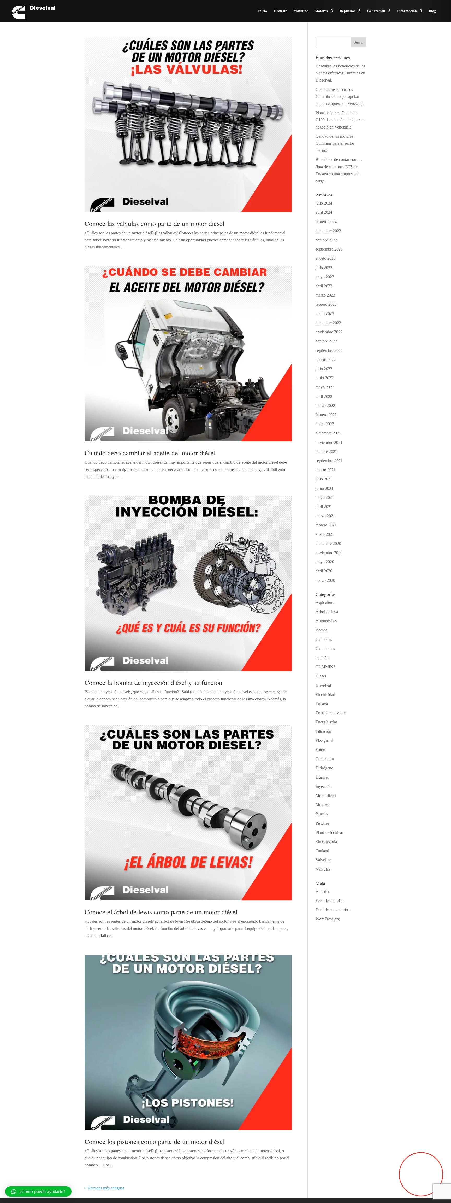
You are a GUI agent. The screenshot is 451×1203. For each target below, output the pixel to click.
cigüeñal (322, 657)
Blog (432, 11)
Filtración (323, 731)
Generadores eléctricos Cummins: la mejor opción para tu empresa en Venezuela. (340, 96)
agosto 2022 (326, 359)
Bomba (322, 630)
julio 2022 (324, 369)
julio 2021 (324, 479)
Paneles (322, 814)
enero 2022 (325, 424)
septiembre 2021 (329, 460)
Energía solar (326, 722)
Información (407, 11)
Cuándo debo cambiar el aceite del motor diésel (150, 452)
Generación (376, 11)
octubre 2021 (326, 451)
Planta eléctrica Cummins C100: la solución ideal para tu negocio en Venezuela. (341, 120)
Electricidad (325, 694)
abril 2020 (324, 571)
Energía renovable (331, 713)
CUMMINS (326, 667)
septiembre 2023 (329, 249)
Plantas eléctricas (329, 832)
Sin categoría (326, 841)
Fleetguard (324, 740)
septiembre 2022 (329, 350)
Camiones (324, 639)
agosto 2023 (326, 258)
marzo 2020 (325, 580)
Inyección (324, 786)
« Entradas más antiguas (104, 1188)
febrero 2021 (326, 525)
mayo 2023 (325, 277)
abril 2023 (324, 286)
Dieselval (323, 685)
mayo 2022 (325, 387)
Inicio (262, 11)
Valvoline (301, 11)
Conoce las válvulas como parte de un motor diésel (154, 223)
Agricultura (325, 602)
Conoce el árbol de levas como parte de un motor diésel (161, 911)
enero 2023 (325, 313)
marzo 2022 (325, 405)
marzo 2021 (325, 516)
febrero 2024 (326, 221)
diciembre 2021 (328, 433)
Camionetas (325, 648)
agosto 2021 (326, 470)
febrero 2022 (326, 414)
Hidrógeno (324, 768)
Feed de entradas (329, 900)
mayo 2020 (325, 562)
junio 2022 (324, 378)
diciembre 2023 (328, 231)
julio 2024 (324, 203)
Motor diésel (326, 795)
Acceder (322, 891)
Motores (321, 11)
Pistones (322, 823)
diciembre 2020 (328, 543)
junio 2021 (324, 488)
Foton (320, 749)
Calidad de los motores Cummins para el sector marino (335, 143)
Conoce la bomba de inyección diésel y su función (153, 682)
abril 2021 (324, 506)
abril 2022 (324, 396)
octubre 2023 (326, 240)
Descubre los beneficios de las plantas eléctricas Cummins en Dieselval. (340, 73)
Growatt (280, 11)
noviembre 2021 (329, 442)
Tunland (322, 851)
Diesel (321, 676)
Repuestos (347, 11)
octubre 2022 (326, 341)
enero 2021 (325, 534)
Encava (322, 703)
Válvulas (323, 869)
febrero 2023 (326, 304)
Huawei (322, 777)
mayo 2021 (325, 497)
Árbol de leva (327, 611)
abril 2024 (324, 212)
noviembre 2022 (329, 332)
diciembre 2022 (328, 323)
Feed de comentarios (332, 910)
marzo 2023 (325, 295)
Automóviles (326, 621)
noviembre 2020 (329, 552)
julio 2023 (324, 267)
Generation (325, 759)
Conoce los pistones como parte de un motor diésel (155, 1141)
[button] (38, 1191)
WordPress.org (328, 919)
